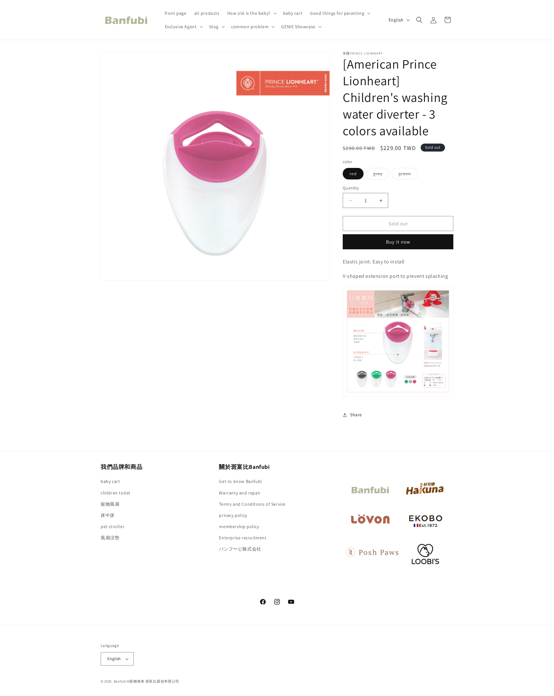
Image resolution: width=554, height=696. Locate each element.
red (356, 174)
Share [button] (356, 415)
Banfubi (120, 681)
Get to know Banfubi (240, 481)
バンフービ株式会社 (240, 549)
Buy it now (398, 242)
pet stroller (112, 526)
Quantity (351, 188)
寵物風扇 (110, 504)
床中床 (108, 515)
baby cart (110, 481)
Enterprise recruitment (242, 538)
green (408, 174)
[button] (251, 13)
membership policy (239, 526)
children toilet (115, 493)
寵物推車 (137, 681)
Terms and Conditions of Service (252, 504)
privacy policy (233, 515)
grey (381, 174)
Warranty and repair (239, 493)
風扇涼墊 (110, 538)
